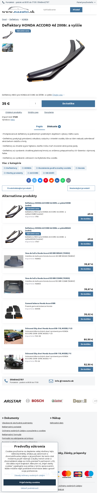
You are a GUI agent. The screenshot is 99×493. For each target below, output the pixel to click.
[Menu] (94, 9)
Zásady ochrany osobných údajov (67, 485)
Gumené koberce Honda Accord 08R (40, 303)
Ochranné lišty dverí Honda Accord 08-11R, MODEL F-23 (48, 328)
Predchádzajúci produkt (19, 188)
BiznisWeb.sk (58, 489)
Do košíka (68, 103)
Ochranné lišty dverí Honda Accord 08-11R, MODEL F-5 (48, 353)
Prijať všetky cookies (29, 482)
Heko (12, 119)
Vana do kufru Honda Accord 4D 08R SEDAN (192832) (47, 253)
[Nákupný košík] (88, 9)
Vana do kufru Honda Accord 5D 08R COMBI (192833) (47, 278)
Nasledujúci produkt (80, 188)
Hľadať (76, 9)
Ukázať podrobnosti (29, 488)
